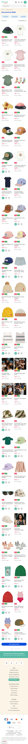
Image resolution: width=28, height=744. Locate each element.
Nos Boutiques (14, 688)
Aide (3, 741)
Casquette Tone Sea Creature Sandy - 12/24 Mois (19, 504)
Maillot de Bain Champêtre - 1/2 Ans (6, 633)
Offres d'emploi (14, 695)
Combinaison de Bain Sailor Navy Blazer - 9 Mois (7, 193)
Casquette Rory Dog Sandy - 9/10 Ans (6, 529)
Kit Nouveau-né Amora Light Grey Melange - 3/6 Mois (20, 556)
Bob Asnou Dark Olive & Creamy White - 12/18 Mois (7, 425)
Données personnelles (11, 733)
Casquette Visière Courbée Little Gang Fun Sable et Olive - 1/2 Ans (20, 634)
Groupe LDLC (19, 734)
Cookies (19, 733)
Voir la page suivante (14, 644)
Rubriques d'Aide (14, 670)
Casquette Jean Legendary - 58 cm (6, 374)
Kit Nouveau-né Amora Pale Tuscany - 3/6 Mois (7, 555)
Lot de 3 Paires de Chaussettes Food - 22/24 (20, 90)
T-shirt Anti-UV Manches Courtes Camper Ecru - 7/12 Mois (20, 41)
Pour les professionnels (14, 710)
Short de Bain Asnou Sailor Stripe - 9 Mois (19, 271)
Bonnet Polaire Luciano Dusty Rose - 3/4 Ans (19, 116)
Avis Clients (14, 693)
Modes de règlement (14, 674)
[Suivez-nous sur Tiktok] (11, 663)
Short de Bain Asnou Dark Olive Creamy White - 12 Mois (20, 425)
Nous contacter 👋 (14, 679)
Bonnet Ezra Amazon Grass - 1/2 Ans (19, 581)
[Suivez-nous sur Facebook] (16, 663)
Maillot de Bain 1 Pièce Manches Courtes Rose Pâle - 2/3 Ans (19, 66)
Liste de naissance (14, 701)
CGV (17, 730)
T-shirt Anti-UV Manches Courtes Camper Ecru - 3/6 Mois (7, 66)
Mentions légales (10, 730)
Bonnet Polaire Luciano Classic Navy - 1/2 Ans (7, 40)
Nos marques (14, 708)
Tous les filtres (21, 20)
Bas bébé (23, 16)
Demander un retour (14, 676)
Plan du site (14, 690)
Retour (2, 9)
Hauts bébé (14, 16)
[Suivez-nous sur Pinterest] (21, 663)
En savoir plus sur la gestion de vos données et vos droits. (14, 740)
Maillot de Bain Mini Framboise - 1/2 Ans (19, 607)
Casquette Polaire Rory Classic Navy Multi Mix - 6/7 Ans (7, 141)
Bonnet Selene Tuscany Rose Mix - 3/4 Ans (19, 322)
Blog (14, 706)
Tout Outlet (5, 16)
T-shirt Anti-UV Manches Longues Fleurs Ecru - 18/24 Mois (20, 167)
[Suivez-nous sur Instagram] (6, 663)
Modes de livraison (14, 672)
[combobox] (14, 727)
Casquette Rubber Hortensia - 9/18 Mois (19, 192)
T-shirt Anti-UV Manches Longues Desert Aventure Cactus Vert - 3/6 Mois (8, 451)
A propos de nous (14, 686)
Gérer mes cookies (10, 734)
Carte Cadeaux (14, 703)
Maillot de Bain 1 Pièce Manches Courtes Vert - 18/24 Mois (7, 91)
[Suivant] (19, 649)
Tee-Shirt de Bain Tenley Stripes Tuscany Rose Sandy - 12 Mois (19, 477)
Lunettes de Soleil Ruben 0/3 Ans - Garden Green (7, 503)
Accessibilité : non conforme (14, 732)
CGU (21, 730)
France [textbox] (12, 727)
